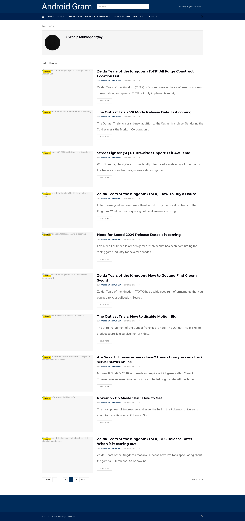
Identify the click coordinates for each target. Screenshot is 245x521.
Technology (75, 16)
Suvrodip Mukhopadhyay (110, 81)
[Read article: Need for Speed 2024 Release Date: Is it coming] (67, 250)
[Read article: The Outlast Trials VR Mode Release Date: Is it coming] (67, 128)
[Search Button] (146, 6)
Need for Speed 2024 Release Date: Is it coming (139, 235)
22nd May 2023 (129, 81)
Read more (106, 100)
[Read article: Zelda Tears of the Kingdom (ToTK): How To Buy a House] (67, 210)
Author (52, 26)
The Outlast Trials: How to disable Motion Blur (137, 316)
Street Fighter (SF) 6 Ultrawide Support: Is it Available (143, 153)
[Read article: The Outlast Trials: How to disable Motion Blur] (67, 332)
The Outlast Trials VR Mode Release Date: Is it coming (144, 112)
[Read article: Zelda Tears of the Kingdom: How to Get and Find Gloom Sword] (67, 291)
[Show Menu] (43, 17)
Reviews (53, 63)
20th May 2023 (129, 239)
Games (60, 16)
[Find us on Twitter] (202, 16)
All (44, 63)
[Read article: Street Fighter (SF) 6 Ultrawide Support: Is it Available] (67, 169)
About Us (138, 16)
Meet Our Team (122, 16)
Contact (152, 16)
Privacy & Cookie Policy (97, 16)
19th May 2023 (129, 448)
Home (44, 26)
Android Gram (67, 6)
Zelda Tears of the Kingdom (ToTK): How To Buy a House (146, 194)
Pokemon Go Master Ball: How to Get (129, 398)
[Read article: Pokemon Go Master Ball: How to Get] (67, 414)
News (51, 16)
